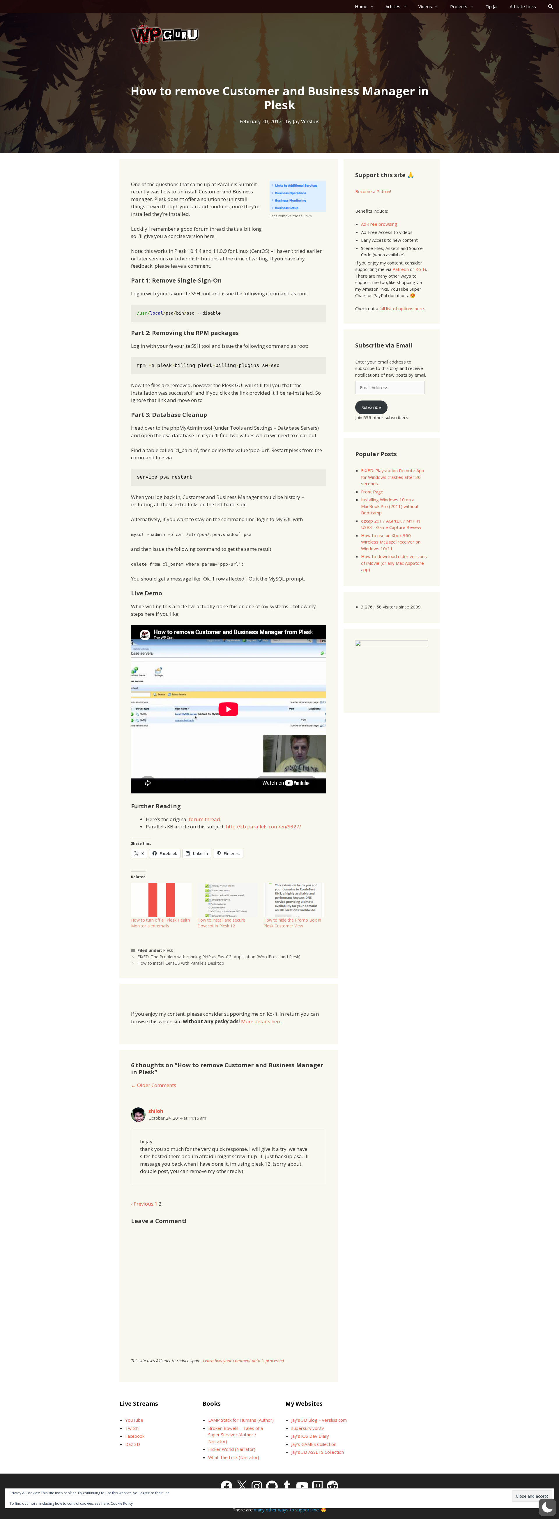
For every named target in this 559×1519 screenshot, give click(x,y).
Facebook (134, 1436)
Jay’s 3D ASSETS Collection (317, 1452)
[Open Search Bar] (550, 6)
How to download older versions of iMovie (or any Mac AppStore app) (394, 562)
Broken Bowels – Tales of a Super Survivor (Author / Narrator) (235, 1434)
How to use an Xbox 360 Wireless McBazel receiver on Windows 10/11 (390, 541)
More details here (261, 1021)
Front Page (372, 492)
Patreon (400, 269)
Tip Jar (491, 6)
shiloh (155, 1111)
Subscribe (371, 407)
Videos (425, 6)
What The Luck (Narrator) (233, 1457)
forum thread (204, 819)
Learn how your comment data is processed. (244, 1360)
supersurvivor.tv (307, 1428)
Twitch (132, 1428)
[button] (547, 1507)
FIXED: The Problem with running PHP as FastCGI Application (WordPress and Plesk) (218, 956)
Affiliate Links (523, 6)
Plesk (168, 950)
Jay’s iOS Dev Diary (310, 1436)
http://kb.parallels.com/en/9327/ (263, 826)
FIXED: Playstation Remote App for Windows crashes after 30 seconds (392, 476)
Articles (392, 6)
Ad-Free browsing (379, 224)
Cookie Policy (122, 1503)
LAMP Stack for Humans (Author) (241, 1420)
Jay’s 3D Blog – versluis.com (319, 1420)
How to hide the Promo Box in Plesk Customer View (292, 923)
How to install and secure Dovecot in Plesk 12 (221, 923)
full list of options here (401, 308)
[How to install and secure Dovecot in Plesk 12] (227, 900)
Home (361, 6)
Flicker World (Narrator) (231, 1449)
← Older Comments (153, 1085)
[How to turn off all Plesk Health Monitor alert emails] (161, 900)
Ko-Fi (420, 269)
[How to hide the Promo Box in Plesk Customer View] (293, 900)
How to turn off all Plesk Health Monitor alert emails (160, 923)
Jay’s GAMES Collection (313, 1444)
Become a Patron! (373, 191)
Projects (458, 6)
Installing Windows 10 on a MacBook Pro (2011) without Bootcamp (390, 506)
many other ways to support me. (287, 1510)
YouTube (134, 1420)
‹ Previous (142, 1203)
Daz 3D (132, 1444)
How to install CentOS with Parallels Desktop (180, 963)
